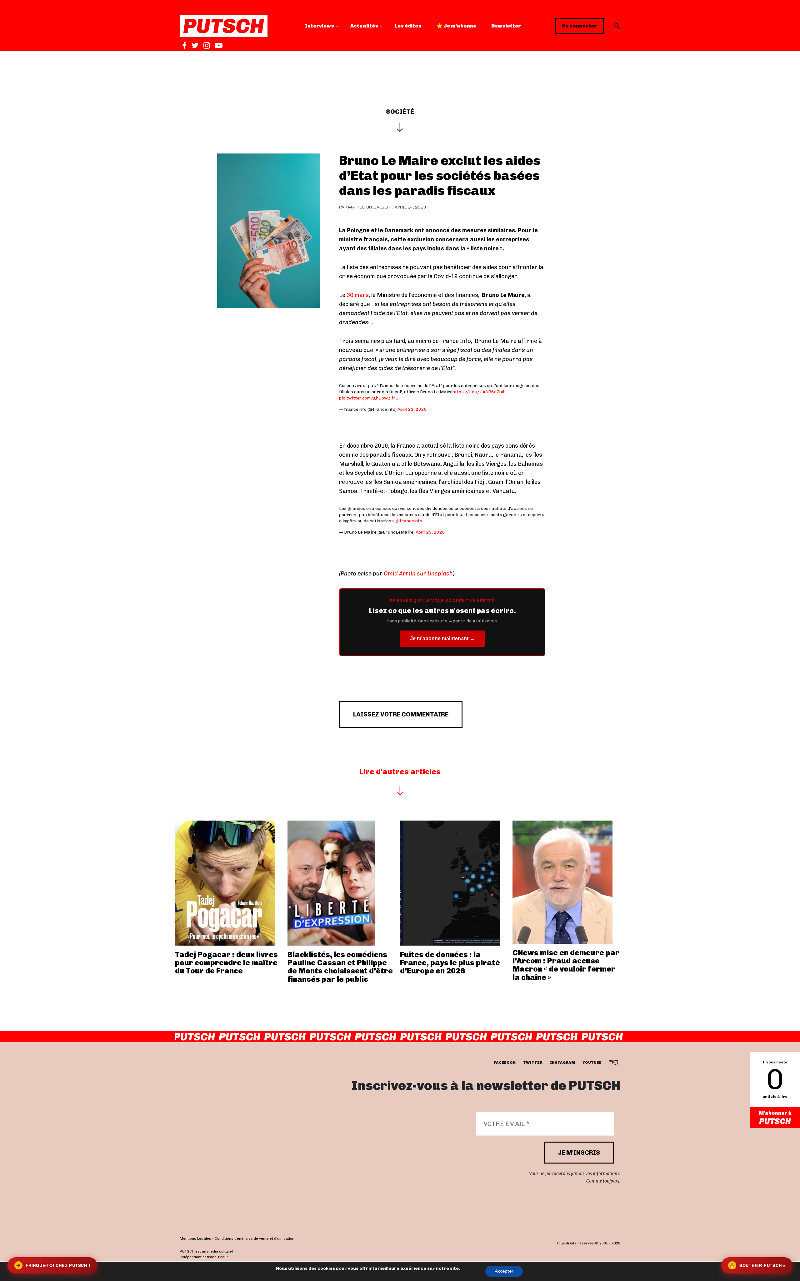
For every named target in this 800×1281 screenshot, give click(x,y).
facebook (505, 1063)
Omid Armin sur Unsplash (418, 573)
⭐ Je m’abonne (456, 26)
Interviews (319, 26)
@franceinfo (409, 521)
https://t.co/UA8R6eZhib (479, 391)
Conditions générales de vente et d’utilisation (254, 1239)
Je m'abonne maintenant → (442, 638)
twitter (532, 1063)
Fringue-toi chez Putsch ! (53, 1265)
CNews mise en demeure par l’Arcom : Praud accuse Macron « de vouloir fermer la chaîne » (565, 965)
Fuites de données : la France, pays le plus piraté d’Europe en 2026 (450, 963)
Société (400, 111)
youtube (592, 1063)
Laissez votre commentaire (400, 714)
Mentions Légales (195, 1239)
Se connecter (579, 26)
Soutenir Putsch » (757, 1265)
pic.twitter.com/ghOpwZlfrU (368, 398)
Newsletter (506, 26)
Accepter (504, 1271)
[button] (617, 26)
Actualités (364, 26)
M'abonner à (775, 1113)
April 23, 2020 (412, 409)
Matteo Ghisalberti (371, 207)
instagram (562, 1063)
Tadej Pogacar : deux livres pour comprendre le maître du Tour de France (226, 963)
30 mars (358, 295)
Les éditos (408, 26)
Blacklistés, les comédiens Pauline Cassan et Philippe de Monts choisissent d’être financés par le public (340, 967)
